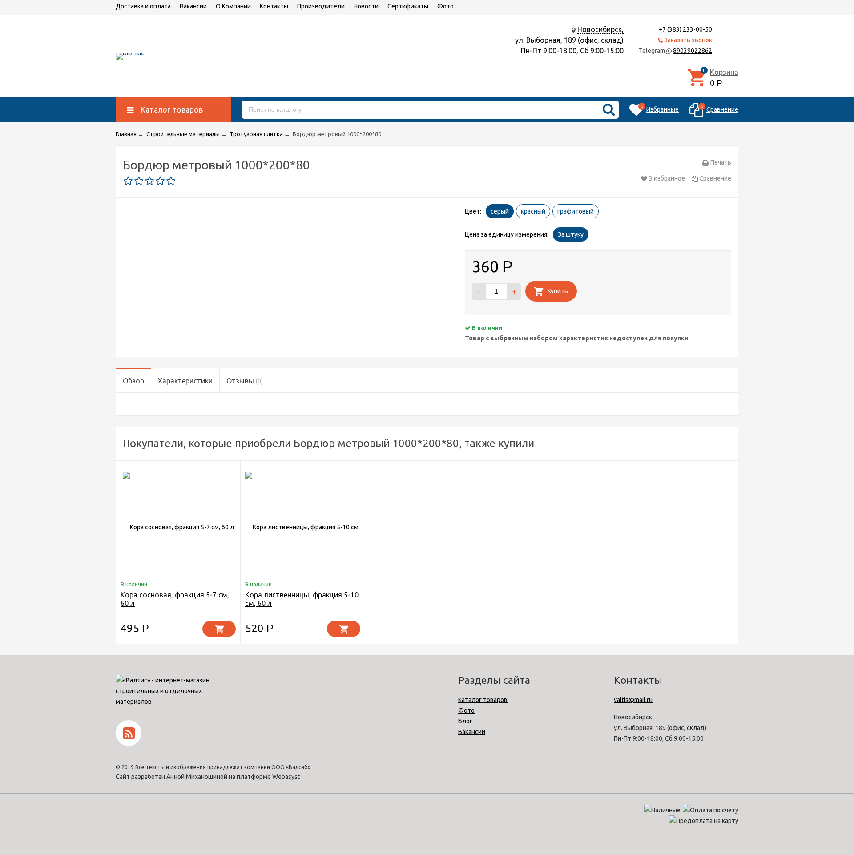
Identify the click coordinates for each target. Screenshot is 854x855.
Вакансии (193, 6)
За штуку (571, 234)
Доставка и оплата (143, 6)
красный (533, 211)
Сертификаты (407, 6)
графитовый (575, 211)
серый (500, 211)
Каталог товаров (483, 699)
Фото (445, 6)
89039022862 (692, 50)
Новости (366, 6)
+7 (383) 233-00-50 (685, 29)
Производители (321, 6)
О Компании (233, 6)
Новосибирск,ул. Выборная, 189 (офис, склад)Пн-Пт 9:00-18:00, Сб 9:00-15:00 (569, 40)
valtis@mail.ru (633, 699)
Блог (465, 721)
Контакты (274, 6)
